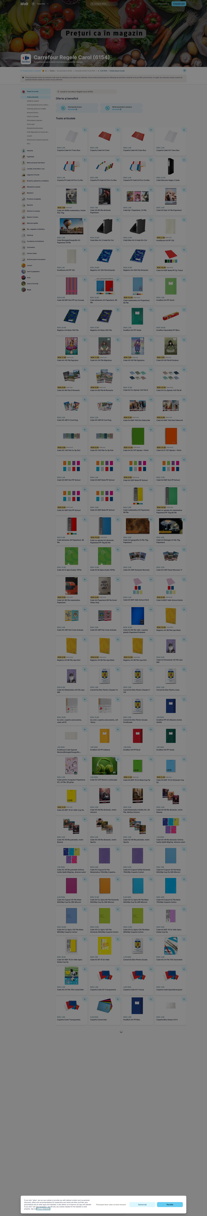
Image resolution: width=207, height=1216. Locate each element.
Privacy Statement (43, 1209)
